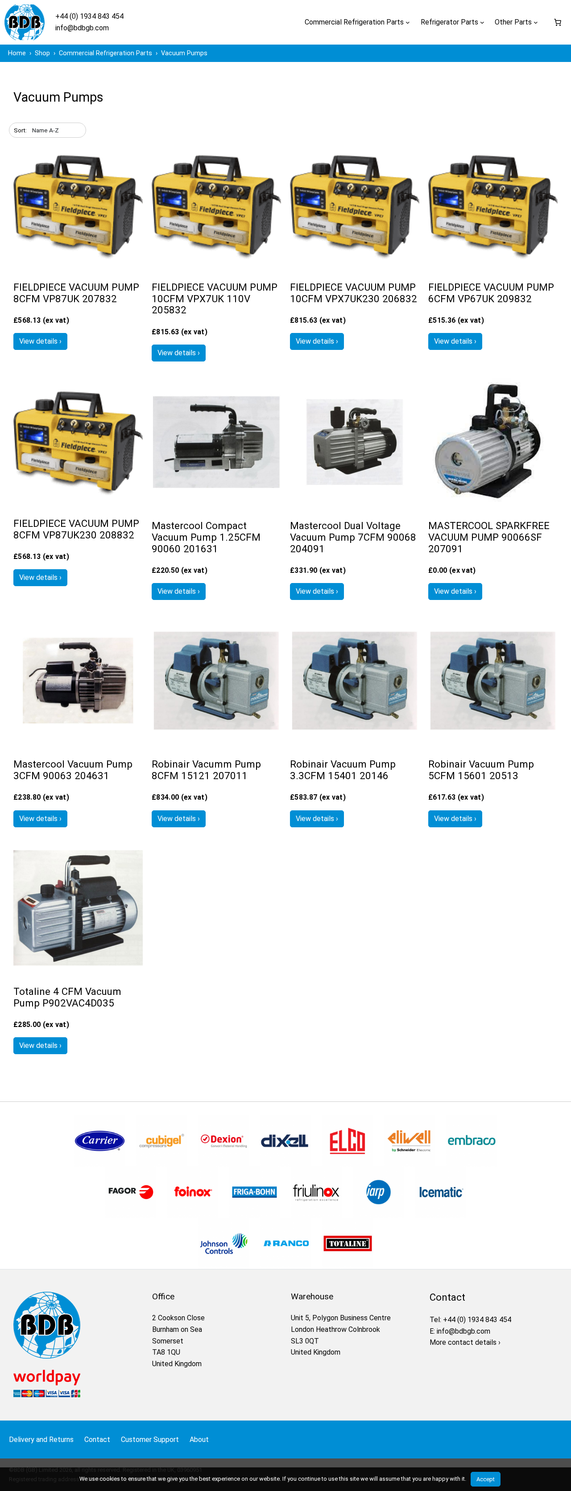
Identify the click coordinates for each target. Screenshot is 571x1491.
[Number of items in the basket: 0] (558, 22)
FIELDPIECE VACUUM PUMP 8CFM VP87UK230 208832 (76, 529)
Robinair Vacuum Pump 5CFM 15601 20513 (481, 769)
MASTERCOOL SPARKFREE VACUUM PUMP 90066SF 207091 (489, 537)
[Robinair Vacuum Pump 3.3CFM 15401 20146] (354, 743)
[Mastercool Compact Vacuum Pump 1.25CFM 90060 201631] (216, 504)
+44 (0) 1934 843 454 (89, 16)
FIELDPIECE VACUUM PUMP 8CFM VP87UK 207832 (76, 292)
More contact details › (465, 1342)
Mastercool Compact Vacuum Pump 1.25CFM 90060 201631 (206, 537)
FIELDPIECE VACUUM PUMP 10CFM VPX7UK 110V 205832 (214, 298)
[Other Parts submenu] (536, 22)
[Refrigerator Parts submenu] (482, 22)
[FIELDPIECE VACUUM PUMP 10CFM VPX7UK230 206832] (354, 266)
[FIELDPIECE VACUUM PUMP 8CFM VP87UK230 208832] (78, 502)
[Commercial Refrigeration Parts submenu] (407, 22)
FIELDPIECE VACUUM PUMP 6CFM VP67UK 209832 (491, 292)
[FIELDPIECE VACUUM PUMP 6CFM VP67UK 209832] (493, 266)
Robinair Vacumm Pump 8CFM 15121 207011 (206, 769)
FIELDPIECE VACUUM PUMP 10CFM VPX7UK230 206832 (353, 292)
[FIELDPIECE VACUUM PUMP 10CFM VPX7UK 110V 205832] (216, 266)
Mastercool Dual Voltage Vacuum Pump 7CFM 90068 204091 (353, 537)
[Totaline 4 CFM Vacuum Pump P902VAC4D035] (78, 970)
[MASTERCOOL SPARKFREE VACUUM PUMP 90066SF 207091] (493, 504)
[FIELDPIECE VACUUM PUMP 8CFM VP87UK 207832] (78, 266)
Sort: (20, 130)
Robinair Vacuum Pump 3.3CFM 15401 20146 (343, 769)
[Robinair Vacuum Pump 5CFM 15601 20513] (493, 743)
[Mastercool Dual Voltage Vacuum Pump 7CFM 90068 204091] (354, 504)
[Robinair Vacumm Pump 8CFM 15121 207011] (216, 743)
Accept (485, 1479)
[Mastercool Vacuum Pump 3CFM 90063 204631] (78, 743)
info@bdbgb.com (82, 28)
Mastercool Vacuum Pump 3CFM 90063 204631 (72, 769)
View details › (40, 341)
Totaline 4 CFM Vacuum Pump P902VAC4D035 (67, 997)
